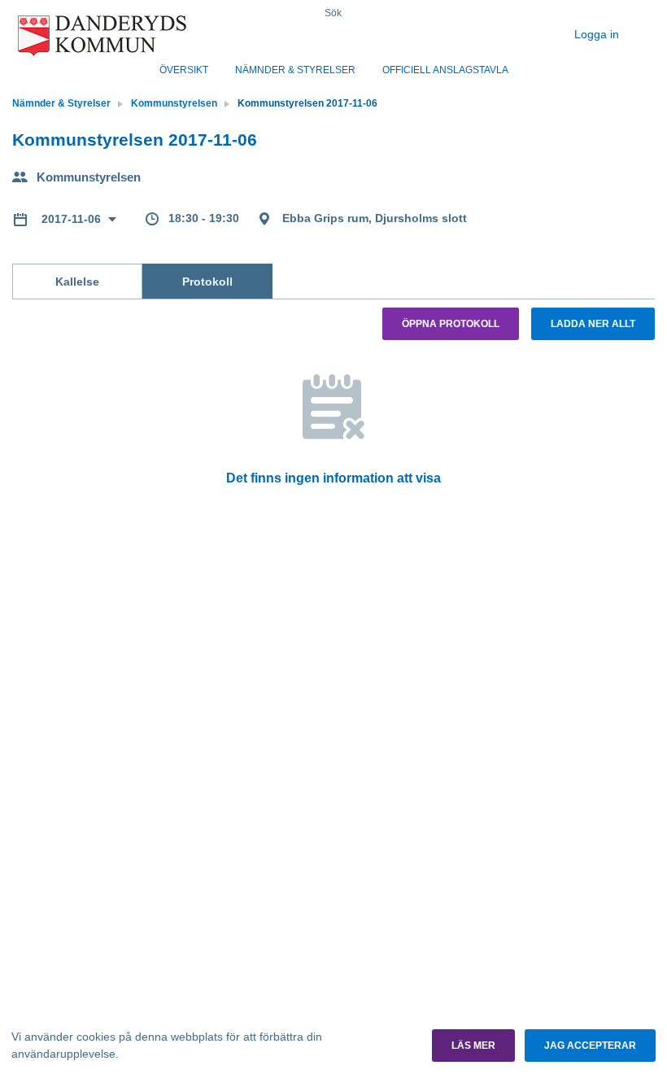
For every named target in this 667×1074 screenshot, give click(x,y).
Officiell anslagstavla (445, 70)
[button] (473, 1045)
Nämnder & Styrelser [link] (61, 103)
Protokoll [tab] (207, 281)
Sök (333, 13)
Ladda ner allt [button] (593, 324)
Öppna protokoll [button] (450, 324)
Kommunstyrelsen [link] (174, 103)
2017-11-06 (72, 218)
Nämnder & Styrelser (295, 70)
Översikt (183, 70)
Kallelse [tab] (77, 281)
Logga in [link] (598, 34)
